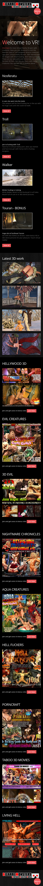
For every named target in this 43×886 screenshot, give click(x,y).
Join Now (31, 411)
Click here (5, 48)
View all (6, 111)
